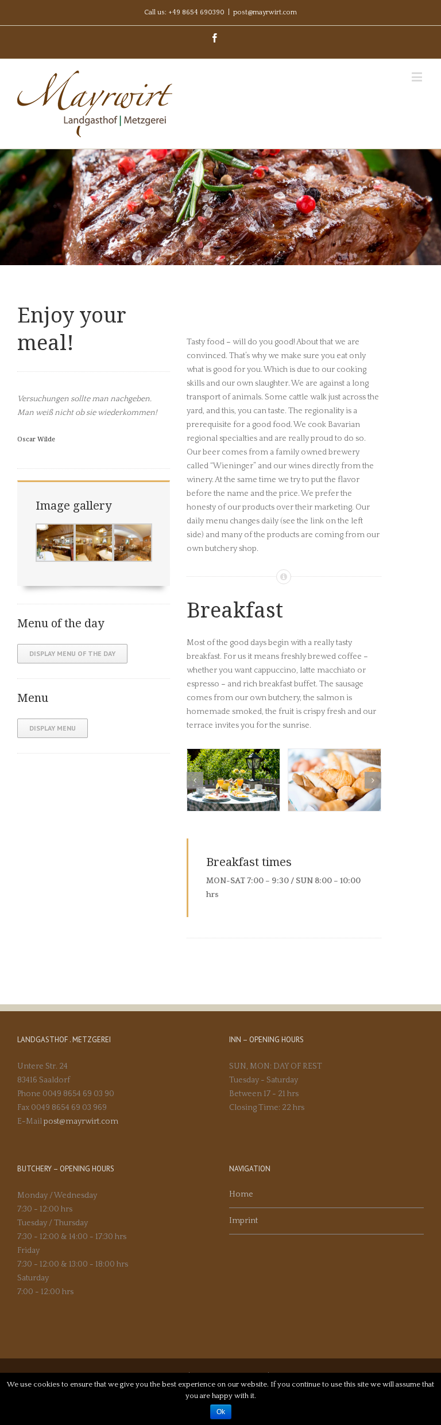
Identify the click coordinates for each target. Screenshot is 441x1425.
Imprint (243, 1220)
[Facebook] (214, 37)
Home (241, 1194)
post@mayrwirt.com (265, 12)
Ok (220, 1412)
